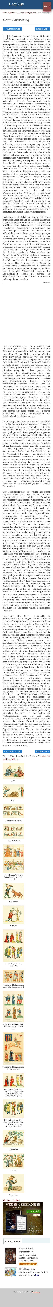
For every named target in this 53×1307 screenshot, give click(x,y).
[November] (13, 1146)
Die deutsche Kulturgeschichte (26, 13)
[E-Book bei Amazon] (23, 1234)
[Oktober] (13, 1167)
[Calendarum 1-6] (13, 838)
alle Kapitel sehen (11, 1200)
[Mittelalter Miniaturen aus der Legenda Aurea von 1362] (13, 1021)
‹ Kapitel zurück (12, 29)
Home (5, 13)
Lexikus (16, 3)
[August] (13, 797)
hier (37, 1275)
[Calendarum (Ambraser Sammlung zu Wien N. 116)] (13, 872)
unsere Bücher (12, 1241)
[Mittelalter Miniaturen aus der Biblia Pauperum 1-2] (13, 982)
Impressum (36, 1292)
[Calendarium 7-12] (13, 817)
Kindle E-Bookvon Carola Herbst (27, 1251)
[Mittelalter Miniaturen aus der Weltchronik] (13, 1064)
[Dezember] (13, 899)
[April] (13, 778)
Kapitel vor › (42, 29)
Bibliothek (11, 13)
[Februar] (13, 923)
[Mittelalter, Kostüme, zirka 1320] (13, 961)
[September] (13, 1192)
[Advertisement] (26, 312)
